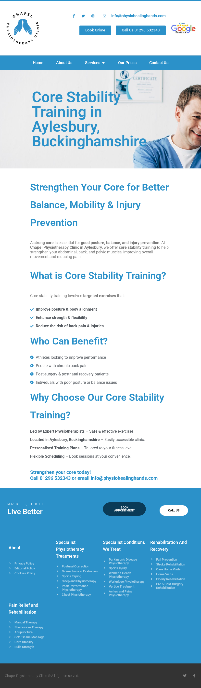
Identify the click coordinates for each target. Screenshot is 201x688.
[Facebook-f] (194, 675)
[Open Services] (103, 63)
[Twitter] (185, 675)
